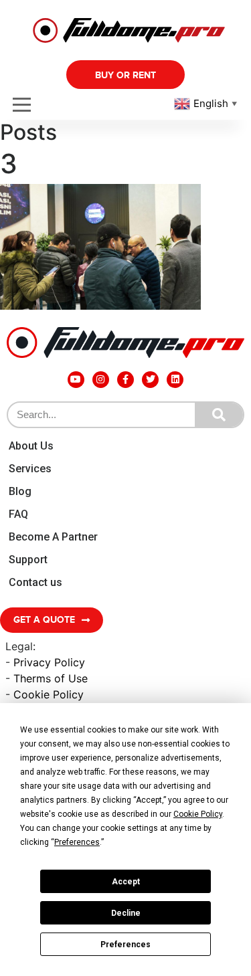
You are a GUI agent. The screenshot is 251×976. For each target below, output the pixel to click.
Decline (126, 913)
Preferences (125, 944)
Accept (126, 881)
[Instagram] (100, 379)
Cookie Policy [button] (197, 814)
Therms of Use (50, 678)
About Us (31, 446)
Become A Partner (53, 536)
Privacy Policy (49, 662)
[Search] (219, 415)
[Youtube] (76, 379)
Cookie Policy (48, 694)
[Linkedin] (175, 379)
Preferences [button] (77, 842)
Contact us (35, 582)
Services (30, 468)
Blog (20, 491)
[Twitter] (150, 379)
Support (28, 559)
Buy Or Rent (125, 75)
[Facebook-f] (125, 379)
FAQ (18, 514)
